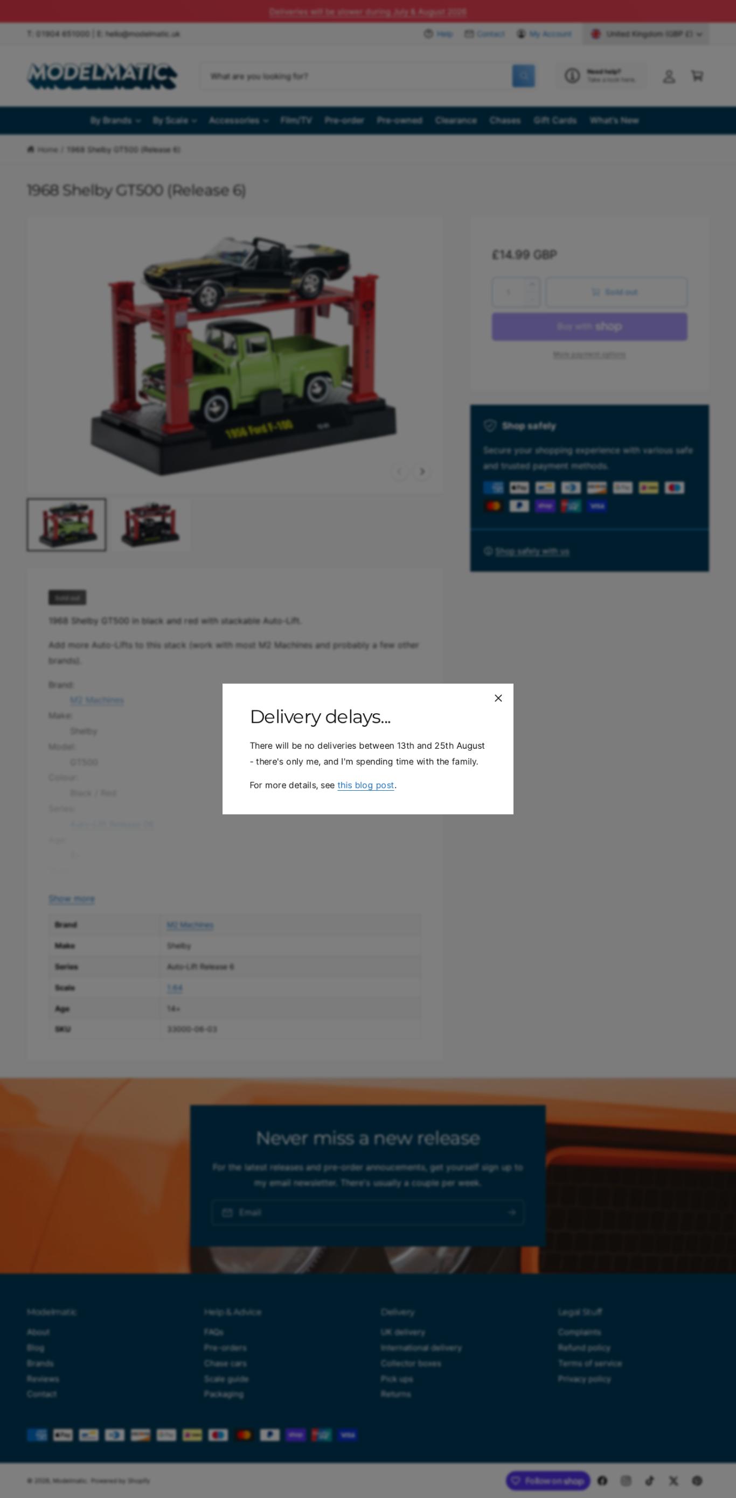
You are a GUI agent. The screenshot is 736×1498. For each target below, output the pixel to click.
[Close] (498, 698)
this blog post (365, 784)
